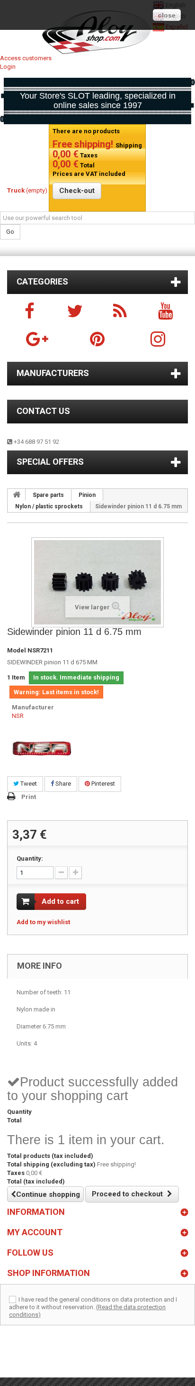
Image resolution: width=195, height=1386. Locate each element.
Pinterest (102, 783)
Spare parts (48, 495)
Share (62, 783)
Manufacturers (53, 373)
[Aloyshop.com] (97, 32)
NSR (18, 715)
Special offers (50, 462)
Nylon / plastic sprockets (49, 506)
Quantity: (30, 858)
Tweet (28, 783)
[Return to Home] (17, 494)
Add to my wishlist (43, 922)
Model (16, 650)
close (167, 15)
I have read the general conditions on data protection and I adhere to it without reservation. (93, 1303)
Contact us (43, 411)
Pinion (87, 495)
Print (28, 796)
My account (34, 1232)
